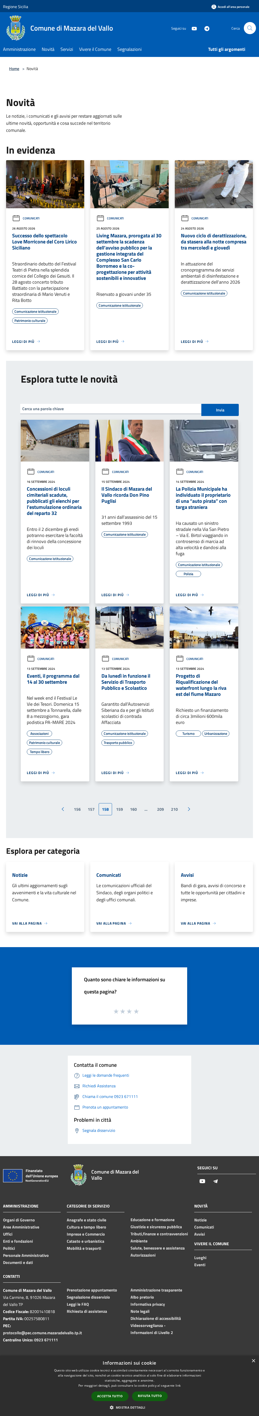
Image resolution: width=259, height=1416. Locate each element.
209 (160, 809)
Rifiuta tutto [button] (150, 1396)
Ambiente (139, 1241)
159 (119, 809)
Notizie (200, 1220)
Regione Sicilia (15, 7)
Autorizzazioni (143, 1255)
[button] (129, 1407)
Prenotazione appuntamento (92, 1290)
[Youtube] (192, 28)
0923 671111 (46, 1340)
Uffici (7, 1234)
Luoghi (200, 1258)
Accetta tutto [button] (110, 1396)
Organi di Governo (19, 1220)
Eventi (199, 1265)
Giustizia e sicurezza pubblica (156, 1227)
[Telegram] (205, 28)
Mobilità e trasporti (84, 1248)
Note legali (140, 1311)
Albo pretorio (142, 1297)
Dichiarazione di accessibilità (156, 1318)
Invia (220, 410)
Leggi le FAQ (78, 1304)
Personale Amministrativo (26, 1255)
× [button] (253, 1361)
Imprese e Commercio (86, 1234)
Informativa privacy (148, 1304)
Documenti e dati (18, 1262)
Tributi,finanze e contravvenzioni (159, 1234)
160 (133, 809)
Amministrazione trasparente (156, 1290)
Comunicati (31, 218)
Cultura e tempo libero (86, 1227)
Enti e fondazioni (18, 1241)
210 (174, 809)
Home (14, 69)
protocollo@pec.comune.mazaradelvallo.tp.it (42, 1333)
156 (77, 809)
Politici (9, 1248)
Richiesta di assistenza (87, 1311)
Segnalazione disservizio (88, 1297)
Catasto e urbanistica (85, 1241)
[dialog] (129, 1386)
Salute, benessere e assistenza (158, 1248)
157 (91, 809)
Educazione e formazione (153, 1220)
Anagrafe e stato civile (86, 1220)
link (178, 1385)
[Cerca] (250, 28)
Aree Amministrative (21, 1227)
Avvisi (199, 1234)
